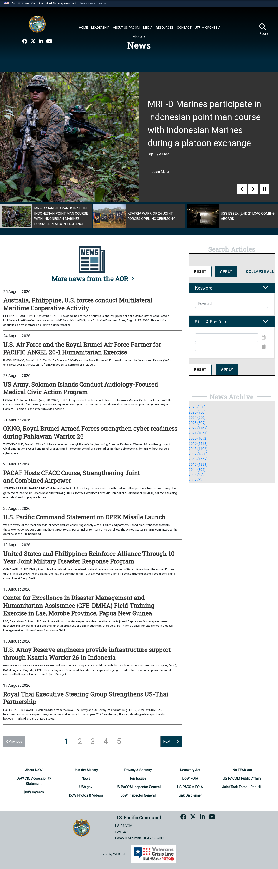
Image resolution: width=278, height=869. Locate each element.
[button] (94, 3)
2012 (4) (195, 480)
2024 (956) (197, 417)
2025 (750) (197, 412)
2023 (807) (197, 423)
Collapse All (260, 271)
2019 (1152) (198, 444)
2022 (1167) (198, 428)
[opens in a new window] (24, 41)
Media (137, 37)
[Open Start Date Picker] (263, 337)
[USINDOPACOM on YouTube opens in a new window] (49, 41)
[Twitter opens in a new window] (33, 41)
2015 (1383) (198, 464)
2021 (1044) (198, 433)
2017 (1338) (198, 454)
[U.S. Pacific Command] (37, 24)
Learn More (160, 172)
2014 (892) (197, 470)
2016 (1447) (198, 459)
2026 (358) (197, 407)
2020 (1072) (198, 438)
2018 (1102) (198, 449)
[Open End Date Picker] (263, 347)
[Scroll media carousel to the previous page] (242, 189)
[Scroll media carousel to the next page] (253, 189)
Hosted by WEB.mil (111, 854)
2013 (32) (196, 475)
